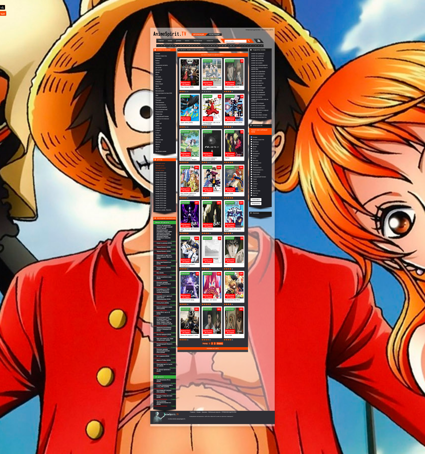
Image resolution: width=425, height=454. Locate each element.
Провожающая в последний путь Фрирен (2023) (189, 159)
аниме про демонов (257, 56)
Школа (158, 144)
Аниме (170, 40)
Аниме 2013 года (161, 200)
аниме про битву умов (258, 105)
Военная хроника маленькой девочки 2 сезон (164, 284)
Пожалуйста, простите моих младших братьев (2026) (164, 257)
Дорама (178, 40)
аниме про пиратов (257, 83)
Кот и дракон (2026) (163, 356)
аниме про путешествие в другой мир (259, 68)
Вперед (220, 343)
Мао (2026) (160, 273)
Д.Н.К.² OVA (229, 193)
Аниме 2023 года (161, 177)
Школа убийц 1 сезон (232, 87)
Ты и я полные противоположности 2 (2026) (164, 402)
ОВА (157, 95)
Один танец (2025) (187, 122)
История (158, 77)
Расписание (198, 40)
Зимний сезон (160, 166)
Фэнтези (158, 142)
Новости (210, 40)
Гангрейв (206, 335)
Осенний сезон (160, 163)
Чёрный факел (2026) (164, 247)
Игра (157, 74)
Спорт (157, 133)
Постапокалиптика (161, 109)
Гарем (157, 63)
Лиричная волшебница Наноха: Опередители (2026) (164, 329)
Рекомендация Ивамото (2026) (164, 344)
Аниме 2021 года (161, 182)
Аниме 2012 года (161, 203)
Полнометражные (161, 107)
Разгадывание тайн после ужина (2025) (211, 123)
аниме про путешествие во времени (259, 100)
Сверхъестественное (162, 119)
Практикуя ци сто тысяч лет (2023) (164, 365)
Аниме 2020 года (161, 184)
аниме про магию (256, 97)
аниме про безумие (257, 76)
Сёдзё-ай (158, 123)
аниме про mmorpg (257, 90)
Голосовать (256, 199)
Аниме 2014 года (161, 198)
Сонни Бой (206, 264)
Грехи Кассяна (207, 229)
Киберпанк (159, 79)
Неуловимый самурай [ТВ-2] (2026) (164, 391)
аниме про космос (257, 63)
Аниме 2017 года (161, 191)
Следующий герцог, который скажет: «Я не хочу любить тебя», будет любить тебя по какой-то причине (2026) (164, 321)
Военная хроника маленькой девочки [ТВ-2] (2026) (163, 351)
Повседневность (161, 105)
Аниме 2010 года (161, 207)
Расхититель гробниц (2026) (164, 268)
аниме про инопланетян (259, 117)
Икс (226, 264)
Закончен (207, 61)
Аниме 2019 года (161, 186)
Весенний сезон (161, 168)
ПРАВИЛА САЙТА (267, 30)
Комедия (158, 81)
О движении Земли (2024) (233, 122)
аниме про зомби (256, 81)
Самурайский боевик (162, 116)
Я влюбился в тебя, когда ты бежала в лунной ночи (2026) (163, 290)
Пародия (158, 100)
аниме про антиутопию (258, 78)
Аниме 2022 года (161, 180)
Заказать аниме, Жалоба (163, 210)
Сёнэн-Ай (159, 128)
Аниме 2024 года (161, 175)
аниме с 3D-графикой (258, 92)
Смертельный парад (187, 300)
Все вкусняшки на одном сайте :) (212, 55)
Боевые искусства (161, 56)
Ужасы (158, 137)
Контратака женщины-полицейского (188, 265)
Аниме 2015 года (161, 196)
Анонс (187, 40)
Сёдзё (157, 121)
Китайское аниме (161, 151)
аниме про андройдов (258, 71)
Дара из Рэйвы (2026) (164, 360)
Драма (158, 72)
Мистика (158, 88)
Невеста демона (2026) (164, 243)
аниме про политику (257, 60)
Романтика (159, 114)
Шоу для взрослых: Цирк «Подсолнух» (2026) (165, 339)
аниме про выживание (258, 95)
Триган (227, 158)
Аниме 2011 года (161, 205)
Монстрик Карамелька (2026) (164, 263)
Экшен (158, 146)
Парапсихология (161, 98)
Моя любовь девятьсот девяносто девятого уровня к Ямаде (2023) (188, 195)
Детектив (158, 67)
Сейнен (158, 130)
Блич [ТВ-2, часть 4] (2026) (163, 313)
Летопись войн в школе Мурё (233, 229)
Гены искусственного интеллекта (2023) (210, 158)
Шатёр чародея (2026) (164, 334)
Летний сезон (160, 170)
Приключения (160, 102)
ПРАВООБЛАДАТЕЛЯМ (253, 30)
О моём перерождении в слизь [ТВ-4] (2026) (165, 386)
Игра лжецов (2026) (187, 87)
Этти (157, 149)
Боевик (158, 53)
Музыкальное (160, 91)
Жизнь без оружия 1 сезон (189, 335)
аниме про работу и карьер (259, 110)
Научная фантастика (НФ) (164, 93)
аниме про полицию (257, 103)
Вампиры (158, 58)
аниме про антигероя (258, 108)
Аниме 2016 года (161, 193)
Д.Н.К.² (205, 193)
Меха (157, 86)
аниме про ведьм (256, 85)
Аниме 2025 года (161, 173)
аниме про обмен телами (259, 115)
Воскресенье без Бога (232, 300)
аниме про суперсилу (258, 74)
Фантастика (159, 140)
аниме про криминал (257, 53)
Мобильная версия (214, 412)
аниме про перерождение (259, 65)
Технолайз (228, 335)
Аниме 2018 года (161, 189)
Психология (159, 112)
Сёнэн (157, 126)
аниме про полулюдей (258, 88)
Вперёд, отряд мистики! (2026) (164, 396)
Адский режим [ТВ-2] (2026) (163, 380)
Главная (161, 40)
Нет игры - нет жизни (210, 300)
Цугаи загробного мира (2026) (164, 277)
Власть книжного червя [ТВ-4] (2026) (164, 307)
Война (157, 60)
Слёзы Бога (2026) (163, 303)
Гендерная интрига (162, 65)
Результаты (256, 203)
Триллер (158, 135)
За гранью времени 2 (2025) (163, 370)
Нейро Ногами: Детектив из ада (190, 229)
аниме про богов (256, 112)
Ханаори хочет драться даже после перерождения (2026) (164, 297)
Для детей (159, 70)
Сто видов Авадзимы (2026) (210, 88)
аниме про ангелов (257, 58)
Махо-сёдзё (159, 84)
